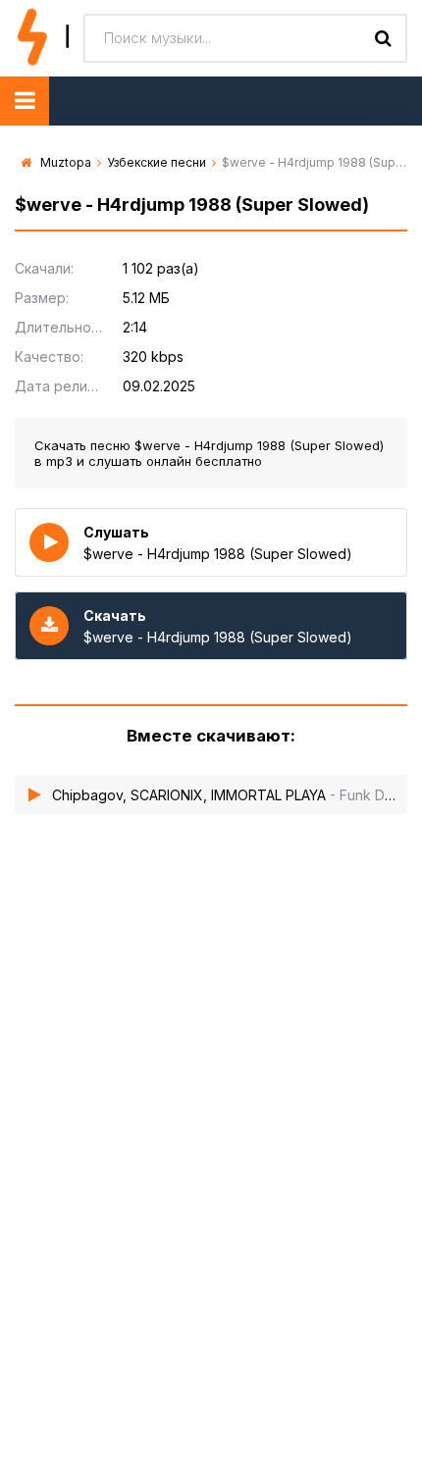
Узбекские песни (156, 162)
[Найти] (382, 38)
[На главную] (42, 38)
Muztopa (65, 162)
